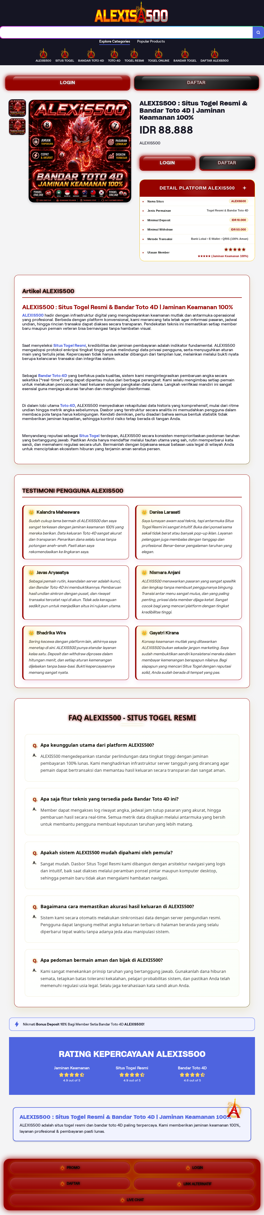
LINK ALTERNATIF (198, 1185)
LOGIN (67, 82)
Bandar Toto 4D (52, 375)
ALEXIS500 (33, 315)
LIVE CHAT (135, 1199)
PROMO (73, 1169)
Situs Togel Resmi (69, 345)
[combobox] (126, 32)
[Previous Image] (33, 152)
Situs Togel (89, 435)
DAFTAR (196, 82)
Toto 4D (67, 405)
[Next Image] (127, 152)
